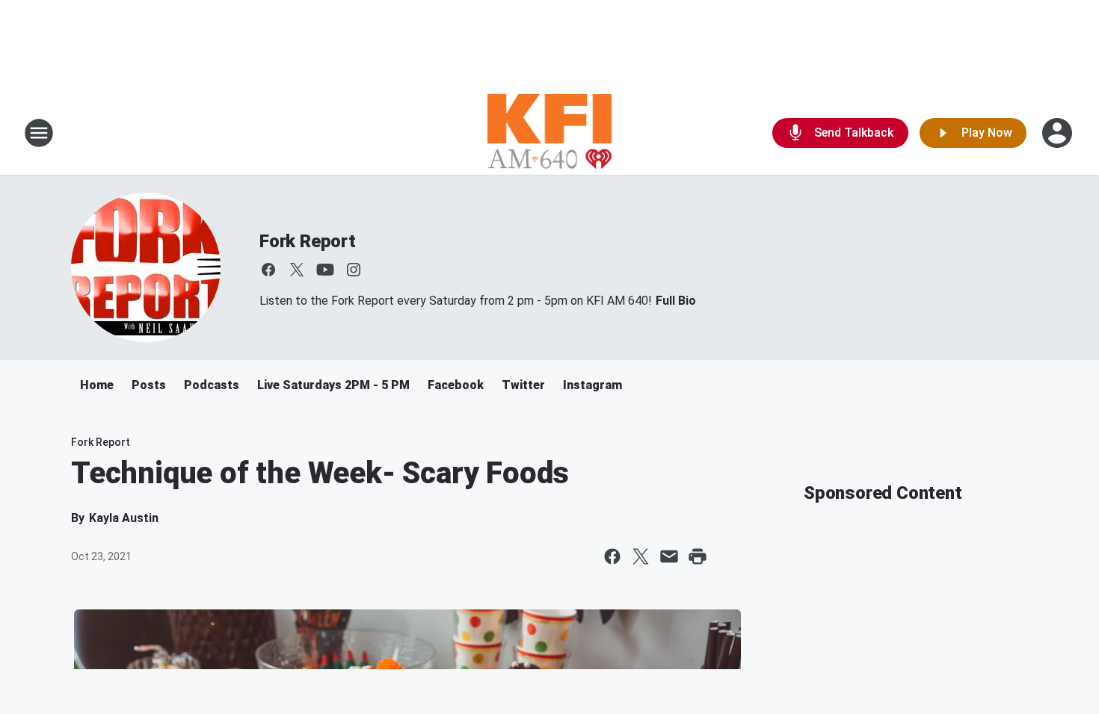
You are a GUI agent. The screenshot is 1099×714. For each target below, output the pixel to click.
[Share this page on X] (640, 556)
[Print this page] (697, 556)
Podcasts (211, 385)
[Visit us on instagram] (354, 270)
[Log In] (1058, 133)
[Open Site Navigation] (39, 133)
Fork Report (307, 241)
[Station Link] (549, 133)
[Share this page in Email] (669, 556)
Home (97, 385)
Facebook (456, 385)
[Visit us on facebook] (268, 270)
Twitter (523, 385)
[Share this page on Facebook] (612, 556)
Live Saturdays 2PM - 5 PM (333, 385)
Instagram (592, 385)
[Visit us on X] (297, 270)
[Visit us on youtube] (325, 270)
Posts (149, 385)
